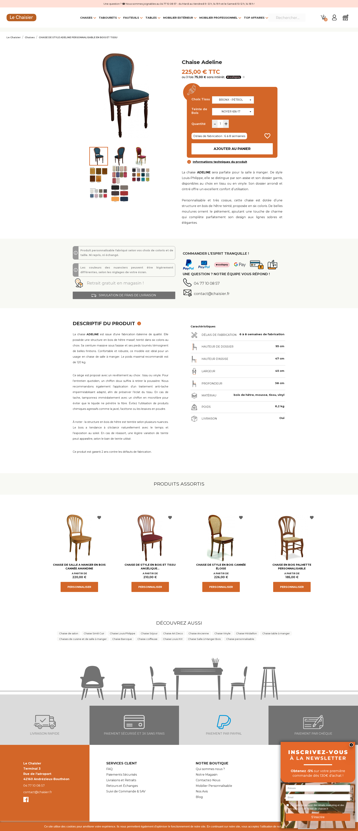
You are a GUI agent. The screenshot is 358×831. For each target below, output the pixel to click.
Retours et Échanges (122, 786)
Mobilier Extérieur (178, 17)
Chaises (86, 17)
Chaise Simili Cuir (94, 633)
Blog (199, 797)
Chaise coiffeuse (147, 638)
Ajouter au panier (232, 149)
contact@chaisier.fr (37, 792)
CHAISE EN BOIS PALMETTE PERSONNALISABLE (291, 566)
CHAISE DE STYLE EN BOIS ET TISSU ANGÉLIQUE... (150, 566)
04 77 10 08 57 (34, 785)
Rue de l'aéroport (37, 774)
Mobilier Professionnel (218, 17)
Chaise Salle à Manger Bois (204, 638)
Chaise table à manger (276, 633)
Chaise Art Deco (173, 633)
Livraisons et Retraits (121, 780)
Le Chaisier (32, 763)
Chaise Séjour (149, 633)
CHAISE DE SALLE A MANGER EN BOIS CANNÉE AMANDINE (79, 566)
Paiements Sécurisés (121, 774)
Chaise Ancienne (199, 633)
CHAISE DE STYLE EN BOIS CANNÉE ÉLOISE (221, 566)
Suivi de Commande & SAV (125, 791)
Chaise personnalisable (240, 638)
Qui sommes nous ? (210, 769)
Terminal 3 (31, 768)
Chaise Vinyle (222, 633)
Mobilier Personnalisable (214, 786)
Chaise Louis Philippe (122, 633)
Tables (151, 17)
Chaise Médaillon (246, 633)
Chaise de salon (68, 633)
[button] (124, 283)
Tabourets (108, 17)
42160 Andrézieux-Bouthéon (46, 779)
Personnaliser (79, 587)
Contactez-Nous (208, 780)
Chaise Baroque (122, 638)
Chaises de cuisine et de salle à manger (83, 638)
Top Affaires (254, 17)
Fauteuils (131, 17)
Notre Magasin (206, 774)
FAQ (109, 769)
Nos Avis (202, 791)
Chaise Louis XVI (172, 638)
